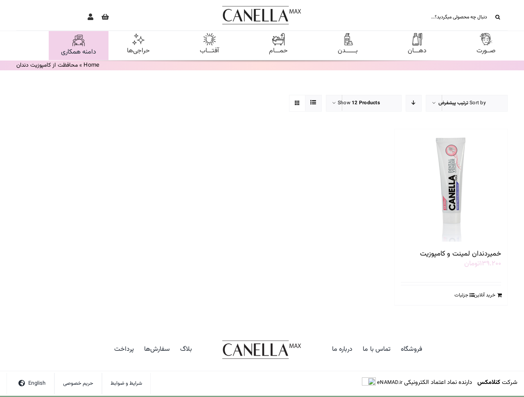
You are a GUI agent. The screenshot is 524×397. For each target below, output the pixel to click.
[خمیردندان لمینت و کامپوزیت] (451, 185)
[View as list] (313, 103)
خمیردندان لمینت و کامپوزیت (460, 254)
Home (91, 65)
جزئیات (461, 295)
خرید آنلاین (484, 295)
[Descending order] (414, 103)
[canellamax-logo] (262, 7)
